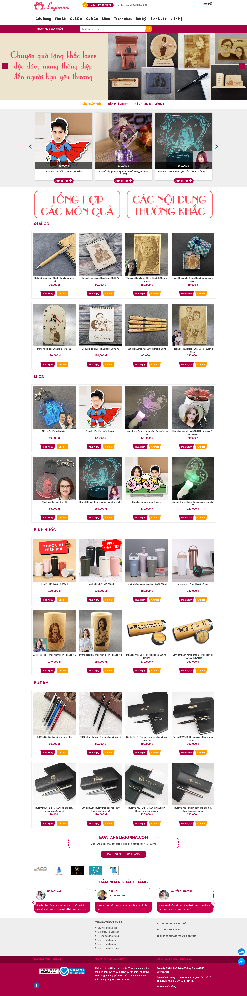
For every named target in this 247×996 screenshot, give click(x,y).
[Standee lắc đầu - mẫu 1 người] (63, 141)
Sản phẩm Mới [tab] (91, 104)
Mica (39, 377)
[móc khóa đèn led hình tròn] (54, 478)
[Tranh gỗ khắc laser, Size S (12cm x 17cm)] (193, 325)
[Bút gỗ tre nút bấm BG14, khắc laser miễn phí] (54, 254)
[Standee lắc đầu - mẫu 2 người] (146, 478)
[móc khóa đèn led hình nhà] (54, 407)
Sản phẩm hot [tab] (118, 104)
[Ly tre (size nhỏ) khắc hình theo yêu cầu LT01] (54, 631)
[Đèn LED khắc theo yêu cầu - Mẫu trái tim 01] (183, 141)
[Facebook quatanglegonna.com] (37, 985)
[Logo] (54, 6)
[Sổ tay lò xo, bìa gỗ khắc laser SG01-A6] (100, 325)
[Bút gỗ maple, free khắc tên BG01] (146, 325)
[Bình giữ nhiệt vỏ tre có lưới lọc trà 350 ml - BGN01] (146, 631)
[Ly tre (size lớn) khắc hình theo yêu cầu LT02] (100, 631)
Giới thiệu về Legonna (108, 932)
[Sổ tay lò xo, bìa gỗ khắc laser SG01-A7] (100, 254)
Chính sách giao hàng (108, 948)
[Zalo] (241, 952)
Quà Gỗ (41, 224)
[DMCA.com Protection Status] (49, 971)
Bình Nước (45, 530)
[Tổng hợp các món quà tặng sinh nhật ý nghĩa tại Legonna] (77, 204)
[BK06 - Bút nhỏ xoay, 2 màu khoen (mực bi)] (100, 713)
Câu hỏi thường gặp (107, 928)
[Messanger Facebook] (241, 962)
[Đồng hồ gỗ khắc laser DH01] (54, 325)
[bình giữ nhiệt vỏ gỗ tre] (193, 631)
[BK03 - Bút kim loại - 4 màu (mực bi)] (54, 713)
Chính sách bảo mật (107, 940)
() (209, 3)
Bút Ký (41, 683)
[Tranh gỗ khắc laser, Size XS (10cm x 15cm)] (146, 254)
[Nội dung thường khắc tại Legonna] (169, 204)
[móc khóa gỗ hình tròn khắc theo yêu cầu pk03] (193, 254)
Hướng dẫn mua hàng (108, 936)
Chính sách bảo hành (107, 944)
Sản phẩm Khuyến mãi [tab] (150, 104)
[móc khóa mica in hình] (193, 407)
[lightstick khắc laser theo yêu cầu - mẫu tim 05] (193, 478)
